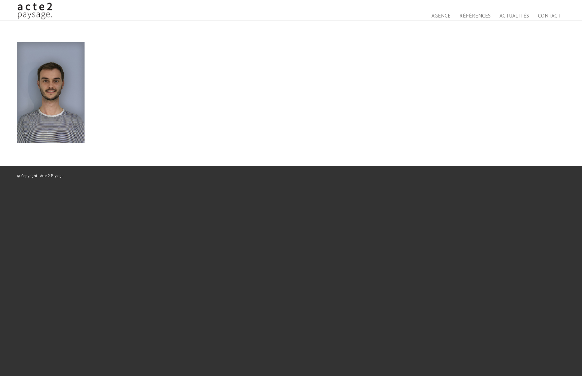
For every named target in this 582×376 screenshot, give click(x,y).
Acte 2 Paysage (52, 175)
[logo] (37, 10)
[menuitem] (441, 15)
